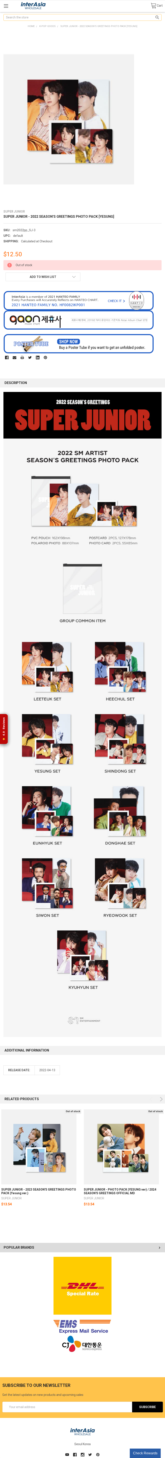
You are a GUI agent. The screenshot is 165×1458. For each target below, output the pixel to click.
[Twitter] (30, 357)
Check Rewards (145, 1453)
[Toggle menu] (6, 6)
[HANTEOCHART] (78, 300)
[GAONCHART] (78, 319)
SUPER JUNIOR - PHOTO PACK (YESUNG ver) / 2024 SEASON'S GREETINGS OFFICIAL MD (120, 1191)
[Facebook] (6, 357)
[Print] (22, 357)
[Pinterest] (45, 357)
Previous (151, 1099)
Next (160, 1099)
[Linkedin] (37, 357)
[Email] (14, 357)
